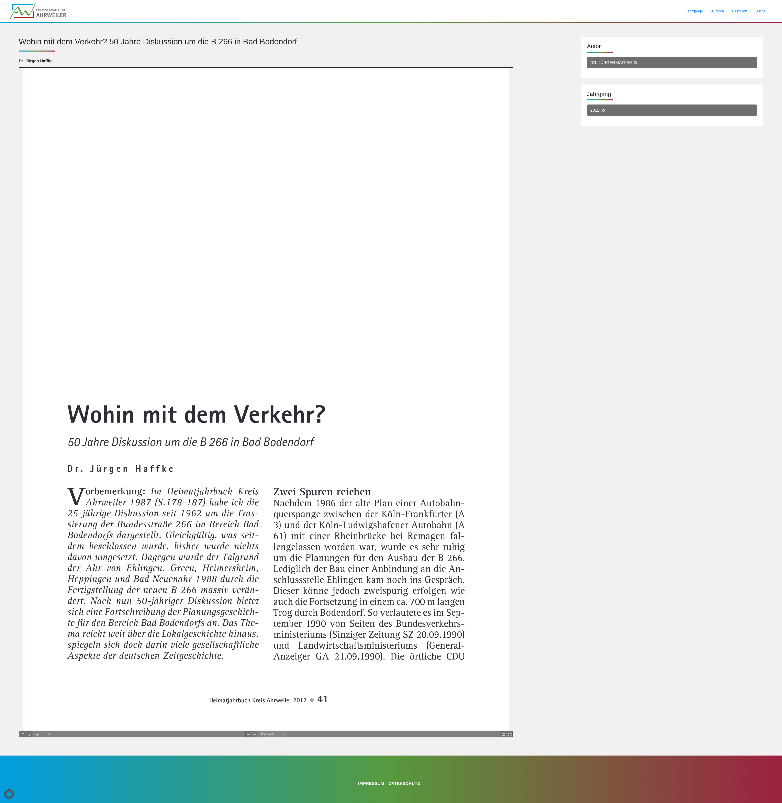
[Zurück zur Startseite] (38, 10)
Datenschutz (404, 783)
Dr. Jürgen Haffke (611, 62)
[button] (9, 794)
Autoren (717, 11)
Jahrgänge (694, 11)
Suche (760, 11)
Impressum (371, 783)
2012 (594, 110)
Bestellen (739, 11)
